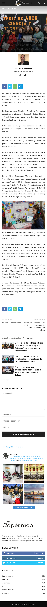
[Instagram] (21, 75)
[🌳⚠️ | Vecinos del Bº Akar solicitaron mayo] (13, 473)
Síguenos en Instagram (25, 507)
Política (5, 579)
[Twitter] (26, 75)
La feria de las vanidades (11, 323)
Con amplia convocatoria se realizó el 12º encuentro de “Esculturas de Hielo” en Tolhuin (34, 326)
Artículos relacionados (11, 338)
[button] (40, 3)
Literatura (5, 586)
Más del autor (28, 338)
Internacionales (8, 590)
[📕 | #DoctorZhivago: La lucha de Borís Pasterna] (34, 494)
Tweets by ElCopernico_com (12, 447)
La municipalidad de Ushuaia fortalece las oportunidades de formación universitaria (28, 359)
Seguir (40, 558)
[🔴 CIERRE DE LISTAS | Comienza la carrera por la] (34, 473)
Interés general (11, 8)
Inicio (3, 8)
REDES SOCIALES (10, 548)
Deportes (5, 593)
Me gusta (39, 553)
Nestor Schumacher (23, 68)
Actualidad (6, 583)
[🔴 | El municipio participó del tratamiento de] (13, 494)
